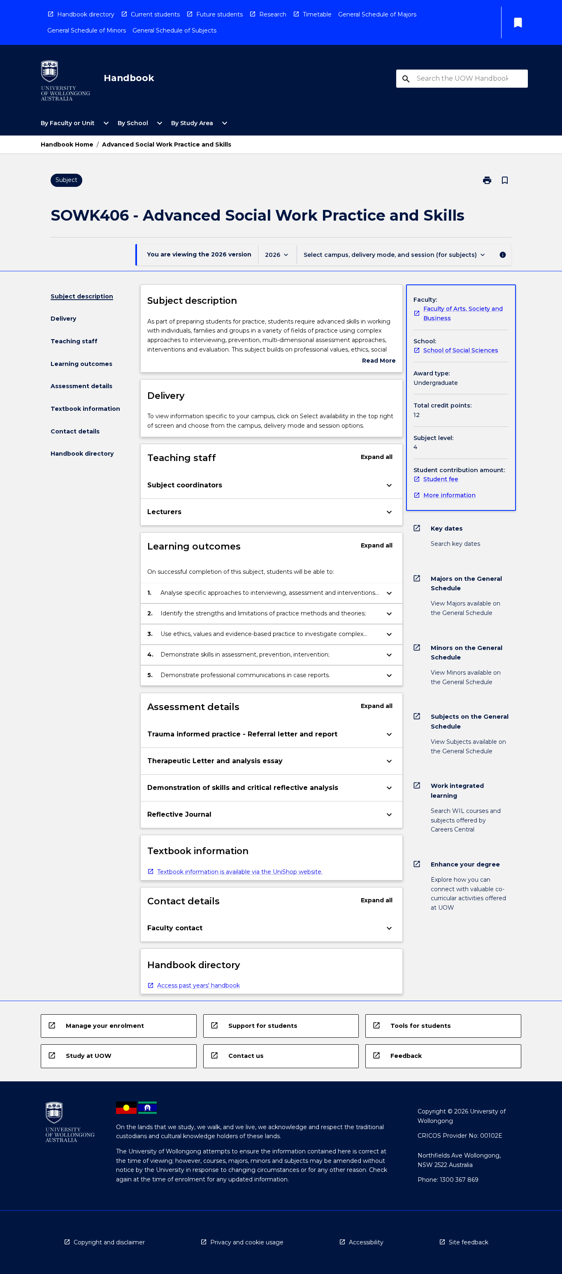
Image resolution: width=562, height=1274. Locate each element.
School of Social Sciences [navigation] (460, 350)
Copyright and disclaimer (109, 1242)
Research (272, 14)
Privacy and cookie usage (246, 1242)
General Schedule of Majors (377, 14)
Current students (155, 14)
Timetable (317, 14)
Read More (379, 361)
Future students (219, 14)
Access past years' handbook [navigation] (198, 985)
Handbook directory (85, 14)
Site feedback (468, 1242)
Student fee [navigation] (440, 479)
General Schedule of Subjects (174, 30)
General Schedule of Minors (86, 30)
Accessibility (366, 1242)
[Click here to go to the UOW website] (65, 82)
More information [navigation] (449, 495)
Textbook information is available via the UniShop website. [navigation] (240, 872)
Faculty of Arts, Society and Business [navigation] (463, 313)
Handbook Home (67, 144)
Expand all (376, 457)
